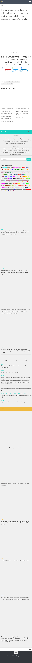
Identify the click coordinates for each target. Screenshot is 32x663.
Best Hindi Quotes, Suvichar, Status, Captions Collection (14, 387)
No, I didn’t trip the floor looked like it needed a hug (13, 402)
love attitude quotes (15, 81)
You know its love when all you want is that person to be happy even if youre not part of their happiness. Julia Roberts (16, 350)
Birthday (3, 171)
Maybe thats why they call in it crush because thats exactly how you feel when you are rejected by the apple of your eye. (14, 272)
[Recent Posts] (6, 360)
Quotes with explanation (22, 185)
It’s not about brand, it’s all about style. (10, 372)
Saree (2, 370)
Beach (27, 167)
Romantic (3, 308)
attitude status (7, 81)
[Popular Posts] (16, 360)
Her (29, 178)
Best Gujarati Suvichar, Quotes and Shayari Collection (13, 393)
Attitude (3, 5)
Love (2, 347)
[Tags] (26, 360)
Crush (2, 268)
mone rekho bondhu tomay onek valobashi (11, 448)
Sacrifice (8, 187)
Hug (5, 180)
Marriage (24, 182)
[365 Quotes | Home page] (2, 2)
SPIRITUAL (3, 189)
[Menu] (30, 2)
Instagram (24, 180)
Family (26, 174)
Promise (3, 185)
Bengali (2, 375)
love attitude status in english (7, 83)
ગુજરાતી (5, 167)
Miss (28, 182)
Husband (8, 180)
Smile (2, 595)
